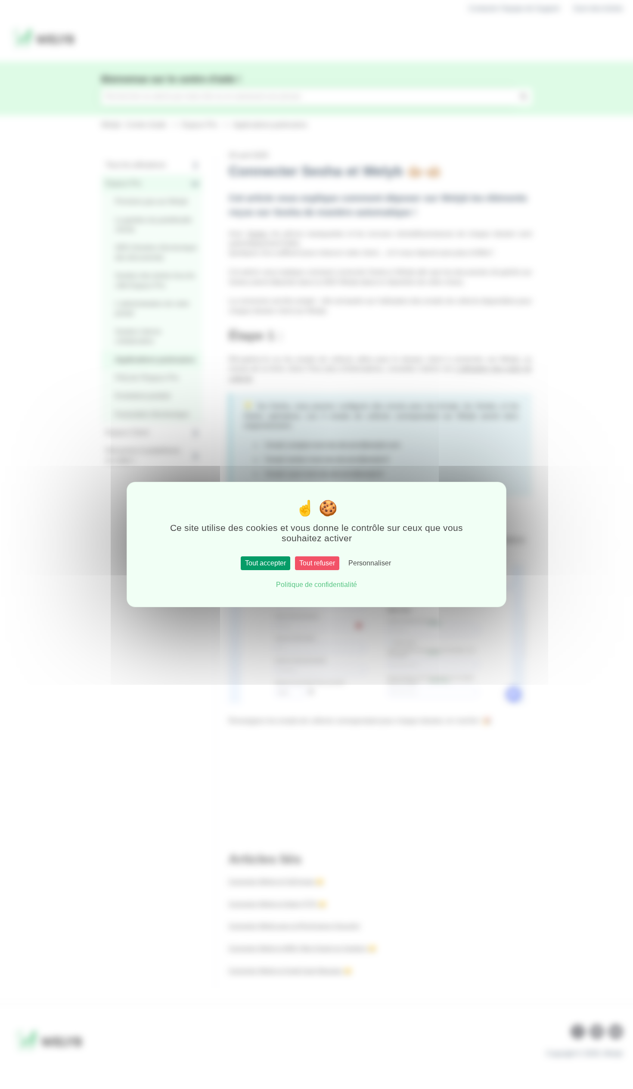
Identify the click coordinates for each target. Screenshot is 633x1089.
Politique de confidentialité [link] (316, 584)
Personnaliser (369, 563)
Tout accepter (265, 563)
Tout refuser (317, 563)
